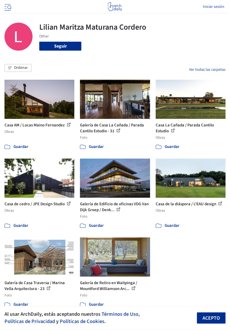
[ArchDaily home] (115, 6)
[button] (17, 68)
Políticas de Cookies (82, 321)
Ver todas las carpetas (207, 70)
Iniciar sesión (213, 7)
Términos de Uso (120, 314)
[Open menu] (7, 7)
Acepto (211, 318)
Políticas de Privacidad (29, 321)
